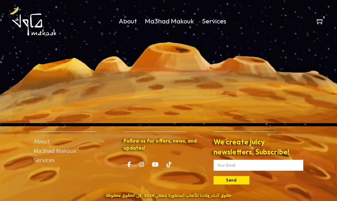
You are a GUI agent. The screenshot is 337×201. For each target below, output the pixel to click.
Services (214, 21)
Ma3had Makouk (169, 21)
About (128, 21)
